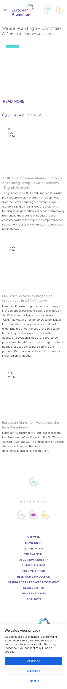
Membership (33, 543)
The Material (33, 554)
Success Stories (33, 593)
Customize (33, 671)
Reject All (33, 681)
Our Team (33, 537)
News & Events (33, 588)
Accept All (33, 660)
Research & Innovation (33, 576)
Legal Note (33, 599)
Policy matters (33, 571)
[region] (33, 656)
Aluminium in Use (33, 565)
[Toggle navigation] (5, 11)
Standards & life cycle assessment (33, 582)
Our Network (33, 548)
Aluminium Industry (33, 559)
